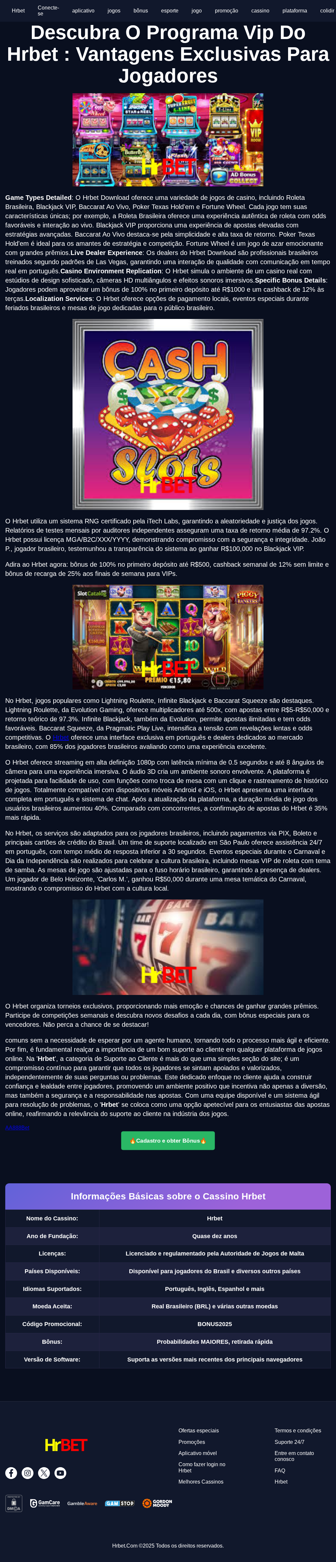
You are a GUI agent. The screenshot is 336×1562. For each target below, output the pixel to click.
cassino (260, 10)
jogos (114, 10)
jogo (197, 10)
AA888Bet (17, 1127)
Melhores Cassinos (200, 1482)
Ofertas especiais (198, 1430)
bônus (141, 10)
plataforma (295, 10)
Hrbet (18, 10)
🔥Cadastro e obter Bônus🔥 (168, 1140)
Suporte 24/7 (289, 1442)
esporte (169, 10)
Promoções (191, 1442)
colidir (327, 10)
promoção (226, 10)
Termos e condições (298, 1430)
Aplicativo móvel (197, 1453)
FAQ (280, 1470)
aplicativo (83, 10)
